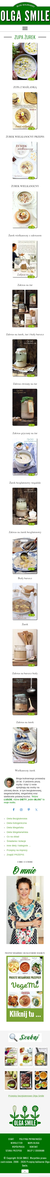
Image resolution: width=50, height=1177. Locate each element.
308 (32, 375)
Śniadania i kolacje (16, 841)
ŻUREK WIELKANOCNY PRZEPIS (25, 136)
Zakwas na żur (25, 285)
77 (33, 425)
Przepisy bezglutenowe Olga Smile (26, 1096)
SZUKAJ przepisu (14, 1150)
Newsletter (17, 1142)
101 (32, 277)
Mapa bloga (33, 1142)
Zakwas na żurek (25, 722)
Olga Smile (23, 1158)
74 (33, 524)
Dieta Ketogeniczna (17, 823)
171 (33, 714)
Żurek (25, 624)
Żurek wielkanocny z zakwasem (25, 235)
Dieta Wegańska (15, 827)
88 (33, 762)
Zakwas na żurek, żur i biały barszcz (25, 334)
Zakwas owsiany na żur (25, 383)
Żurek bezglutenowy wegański (25, 482)
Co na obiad (13, 836)
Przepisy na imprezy (17, 850)
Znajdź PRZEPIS (15, 854)
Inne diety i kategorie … (19, 845)
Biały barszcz (25, 578)
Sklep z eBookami (35, 1150)
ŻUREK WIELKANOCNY (25, 186)
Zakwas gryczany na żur (25, 433)
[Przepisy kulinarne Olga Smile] (25, 15)
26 (33, 569)
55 (33, 326)
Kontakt (34, 1146)
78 (33, 178)
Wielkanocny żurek (25, 770)
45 (33, 665)
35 (33, 79)
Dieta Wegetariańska (17, 832)
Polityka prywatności (30, 1139)
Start (11, 1139)
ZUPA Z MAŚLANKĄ (25, 87)
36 (33, 128)
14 (33, 615)
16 (33, 474)
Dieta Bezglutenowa (17, 818)
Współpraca (18, 1146)
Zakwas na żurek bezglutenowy (25, 532)
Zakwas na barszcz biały (25, 673)
